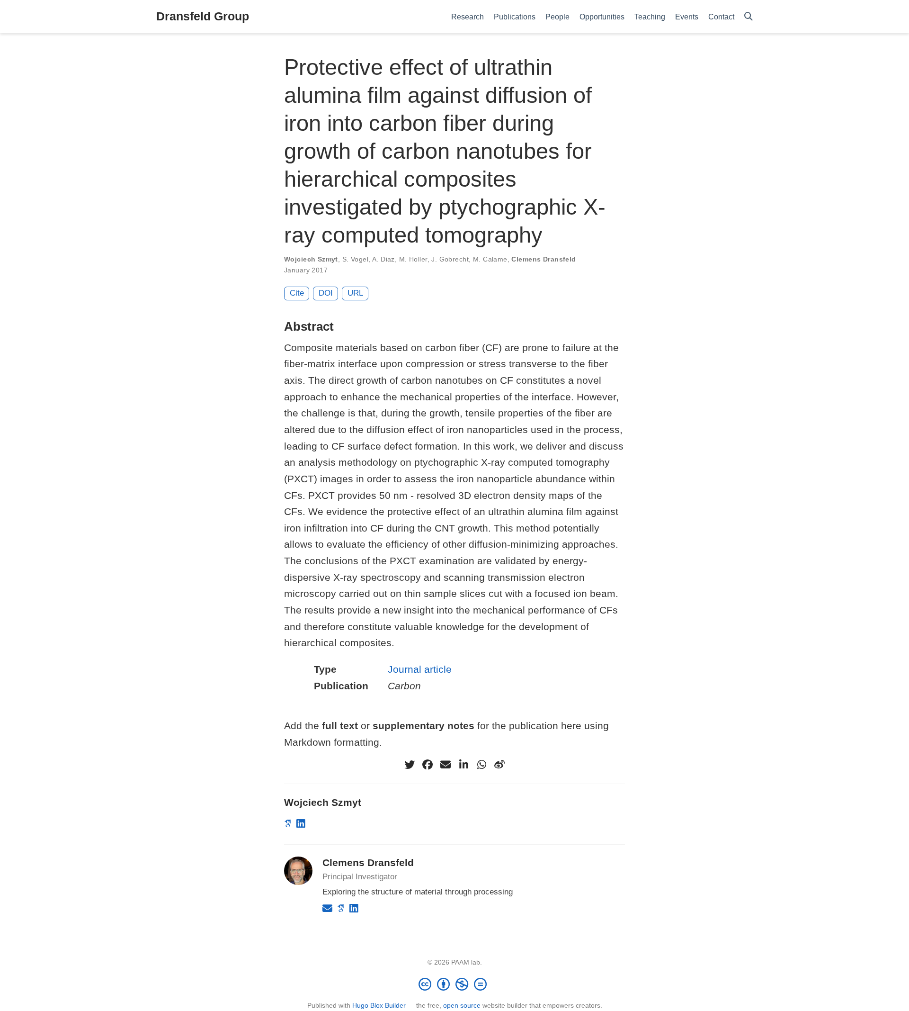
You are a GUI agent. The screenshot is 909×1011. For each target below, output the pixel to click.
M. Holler (413, 259)
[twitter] (409, 765)
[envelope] (445, 765)
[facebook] (427, 765)
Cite (297, 293)
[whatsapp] (481, 765)
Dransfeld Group (202, 16)
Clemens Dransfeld (543, 259)
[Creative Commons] (454, 984)
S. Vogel (355, 259)
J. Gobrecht (450, 259)
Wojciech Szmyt (311, 259)
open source (462, 1005)
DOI (326, 293)
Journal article (420, 669)
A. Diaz (383, 259)
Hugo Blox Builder (379, 1005)
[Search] (748, 16)
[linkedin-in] (463, 765)
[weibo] (499, 765)
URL (355, 293)
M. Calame (490, 259)
